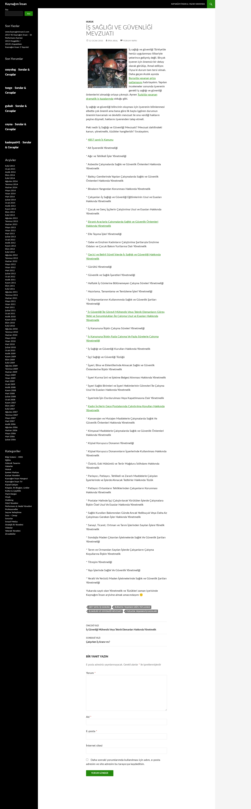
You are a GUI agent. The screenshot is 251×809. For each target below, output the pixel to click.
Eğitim (8, 460)
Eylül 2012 (10, 252)
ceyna (8, 124)
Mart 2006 (10, 437)
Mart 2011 (10, 307)
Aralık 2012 (10, 243)
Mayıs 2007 (10, 418)
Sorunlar (9, 519)
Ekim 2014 (10, 175)
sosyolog (10, 69)
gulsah (9, 106)
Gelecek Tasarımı (12, 463)
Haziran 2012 (11, 261)
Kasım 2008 (10, 390)
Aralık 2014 (10, 172)
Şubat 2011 (10, 310)
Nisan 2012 (10, 267)
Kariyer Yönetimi (12, 475)
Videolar (9, 528)
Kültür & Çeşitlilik (13, 491)
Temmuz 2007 (11, 415)
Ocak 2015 (10, 169)
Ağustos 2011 (11, 292)
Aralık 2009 (10, 353)
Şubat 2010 (10, 347)
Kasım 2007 (10, 403)
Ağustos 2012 (11, 255)
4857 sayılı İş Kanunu (100, 139)
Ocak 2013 (10, 240)
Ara (6, 10)
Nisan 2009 (10, 378)
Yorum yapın (130, 41)
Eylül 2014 (10, 178)
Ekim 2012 (10, 249)
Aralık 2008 (10, 387)
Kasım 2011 (10, 283)
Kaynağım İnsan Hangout (16, 479)
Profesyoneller (11, 509)
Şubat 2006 (10, 440)
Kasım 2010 (10, 320)
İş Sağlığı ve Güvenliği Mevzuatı (105, 611)
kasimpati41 (12, 142)
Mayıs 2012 (10, 264)
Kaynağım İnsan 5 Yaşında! (17, 47)
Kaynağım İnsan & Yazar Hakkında (188, 4)
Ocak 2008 (10, 400)
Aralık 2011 (10, 280)
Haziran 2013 (11, 224)
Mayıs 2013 (10, 227)
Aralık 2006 (10, 424)
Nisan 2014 (10, 194)
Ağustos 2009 (11, 366)
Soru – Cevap (11, 515)
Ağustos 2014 (11, 181)
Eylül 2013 (10, 215)
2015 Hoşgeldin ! (12, 41)
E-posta (91, 731)
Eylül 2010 (10, 326)
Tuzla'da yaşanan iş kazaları (141, 611)
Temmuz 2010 (11, 332)
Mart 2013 (10, 234)
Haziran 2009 (11, 372)
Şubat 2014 (10, 200)
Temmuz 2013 (11, 221)
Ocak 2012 (10, 277)
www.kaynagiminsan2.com (17, 32)
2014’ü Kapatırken (13, 44)
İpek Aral (113, 41)
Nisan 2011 (10, 304)
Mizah (8, 497)
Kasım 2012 (10, 246)
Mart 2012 (10, 270)
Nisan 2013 (10, 230)
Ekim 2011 (10, 286)
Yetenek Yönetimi (12, 531)
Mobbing (9, 500)
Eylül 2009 (10, 363)
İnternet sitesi (94, 745)
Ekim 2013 (10, 212)
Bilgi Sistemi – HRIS (14, 457)
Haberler (9, 466)
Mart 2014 (10, 197)
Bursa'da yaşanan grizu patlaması (132, 607)
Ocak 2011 (10, 313)
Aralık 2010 (10, 317)
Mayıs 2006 (10, 433)
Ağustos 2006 (11, 427)
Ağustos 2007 (11, 412)
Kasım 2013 (10, 209)
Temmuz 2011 (11, 295)
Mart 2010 (10, 344)
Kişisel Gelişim (11, 485)
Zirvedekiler (10, 534)
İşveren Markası (12, 472)
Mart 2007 (10, 421)
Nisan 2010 (10, 341)
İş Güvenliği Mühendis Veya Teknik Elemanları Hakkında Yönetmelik (121, 628)
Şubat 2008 (10, 397)
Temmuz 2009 (11, 369)
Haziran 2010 (11, 335)
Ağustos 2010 (11, 329)
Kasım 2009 (10, 357)
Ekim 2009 (10, 360)
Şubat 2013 (10, 237)
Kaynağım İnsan (16, 4)
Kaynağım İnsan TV (13, 482)
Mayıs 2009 (10, 375)
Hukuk (89, 22)
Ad (88, 717)
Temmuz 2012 (11, 258)
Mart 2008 (10, 393)
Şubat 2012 (10, 274)
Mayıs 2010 (10, 338)
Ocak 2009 (10, 384)
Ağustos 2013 (11, 218)
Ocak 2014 (10, 203)
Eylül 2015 (10, 166)
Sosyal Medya (11, 522)
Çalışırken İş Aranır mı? (98, 640)
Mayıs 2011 (10, 301)
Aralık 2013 (10, 206)
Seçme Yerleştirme (13, 512)
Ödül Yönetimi (11, 503)
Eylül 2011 (10, 289)
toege (8, 88)
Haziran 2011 (11, 298)
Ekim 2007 (10, 406)
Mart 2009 (10, 381)
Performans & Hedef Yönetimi (18, 506)
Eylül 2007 (10, 409)
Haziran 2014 (11, 187)
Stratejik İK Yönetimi (14, 525)
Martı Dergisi (11, 494)
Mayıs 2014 (10, 190)
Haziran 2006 (11, 430)
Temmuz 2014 (11, 184)
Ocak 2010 (10, 350)
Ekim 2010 (10, 323)
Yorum (91, 673)
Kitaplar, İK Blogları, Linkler (17, 488)
